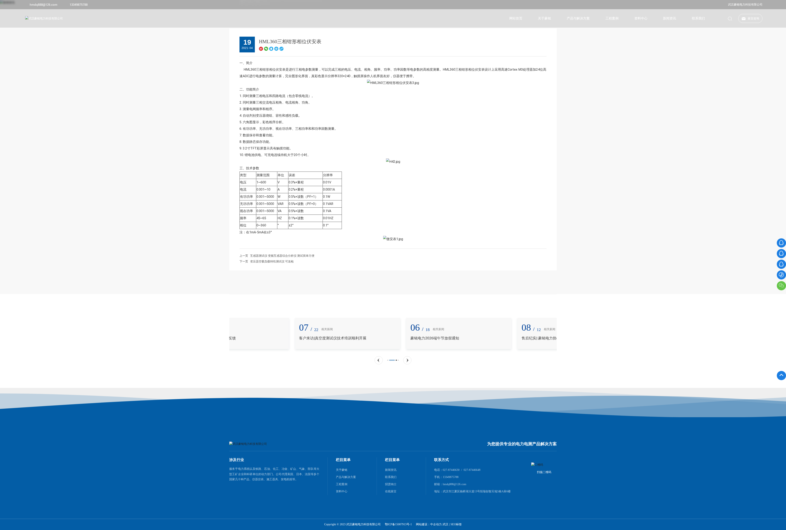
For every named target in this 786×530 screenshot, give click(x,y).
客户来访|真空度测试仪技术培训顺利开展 (267, 338)
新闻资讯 (390, 469)
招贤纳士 (390, 484)
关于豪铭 (341, 469)
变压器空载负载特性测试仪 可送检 (272, 261)
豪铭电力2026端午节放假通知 (368, 338)
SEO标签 (456, 524)
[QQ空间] (276, 48)
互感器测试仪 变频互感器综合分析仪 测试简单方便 (282, 255)
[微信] (266, 48)
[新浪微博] (261, 48)
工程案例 (341, 484)
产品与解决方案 (346, 477)
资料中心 (341, 491)
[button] (379, 360)
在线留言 (390, 491)
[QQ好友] (271, 48)
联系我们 (390, 477)
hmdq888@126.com (43, 5)
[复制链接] (281, 48)
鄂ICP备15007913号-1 (398, 524)
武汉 (445, 524)
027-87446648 (472, 469)
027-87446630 (451, 469)
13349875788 (79, 5)
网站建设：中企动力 (429, 524)
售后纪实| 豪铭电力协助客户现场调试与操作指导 (495, 338)
